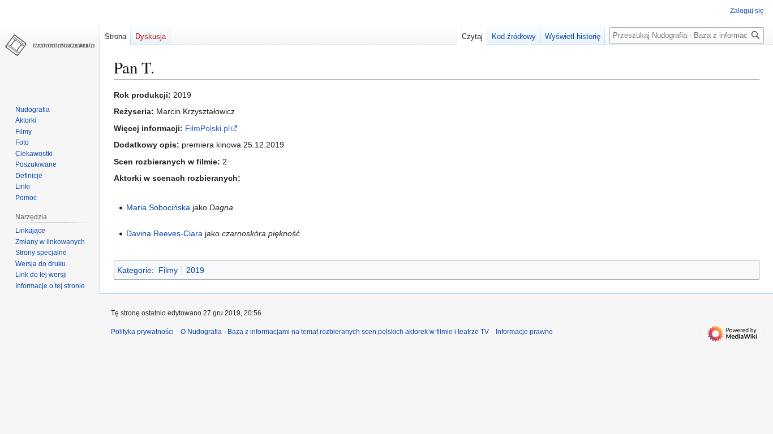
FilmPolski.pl (207, 128)
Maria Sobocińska (158, 207)
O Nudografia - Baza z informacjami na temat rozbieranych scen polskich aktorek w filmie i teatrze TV (335, 332)
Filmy (168, 270)
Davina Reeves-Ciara (164, 233)
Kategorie (134, 270)
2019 (195, 270)
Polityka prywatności (142, 332)
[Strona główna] (50, 45)
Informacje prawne (524, 332)
